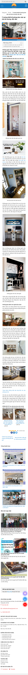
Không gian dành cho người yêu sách (12, 46)
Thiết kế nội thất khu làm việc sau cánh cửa (13, 44)
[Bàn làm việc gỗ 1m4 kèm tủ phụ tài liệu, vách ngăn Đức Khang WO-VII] (8, 414)
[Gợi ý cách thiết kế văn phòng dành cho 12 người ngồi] (14, 477)
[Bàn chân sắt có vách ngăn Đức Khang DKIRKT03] (20, 414)
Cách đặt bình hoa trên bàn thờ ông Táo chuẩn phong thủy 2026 (12, 554)
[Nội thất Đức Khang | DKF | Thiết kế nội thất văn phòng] (14, 5)
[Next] (24, 418)
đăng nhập (9, 591)
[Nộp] (25, 1)
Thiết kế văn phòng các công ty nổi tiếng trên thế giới (7, 438)
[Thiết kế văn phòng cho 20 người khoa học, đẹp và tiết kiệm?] (14, 497)
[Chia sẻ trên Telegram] (16, 433)
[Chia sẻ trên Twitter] (14, 433)
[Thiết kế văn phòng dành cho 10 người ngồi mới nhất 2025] (14, 456)
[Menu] (2, 6)
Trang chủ (4, 12)
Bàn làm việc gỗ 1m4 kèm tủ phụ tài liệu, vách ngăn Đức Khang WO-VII (8, 422)
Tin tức (9, 12)
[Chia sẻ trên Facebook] (12, 433)
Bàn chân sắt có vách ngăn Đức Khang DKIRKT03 (20, 422)
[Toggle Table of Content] (20, 43)
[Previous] (4, 418)
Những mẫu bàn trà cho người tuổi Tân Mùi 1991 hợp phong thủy (13, 577)
